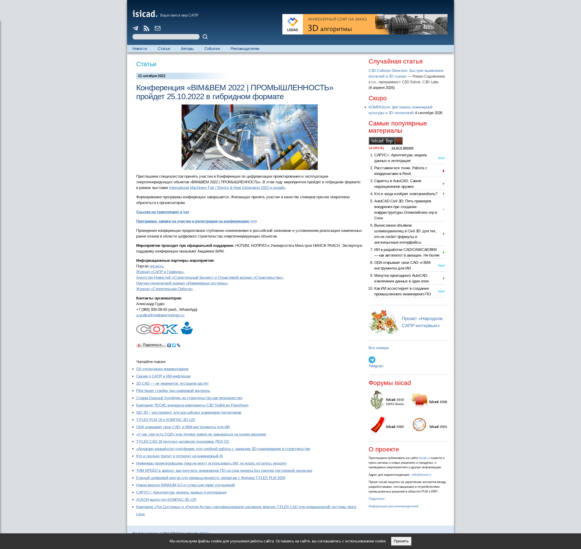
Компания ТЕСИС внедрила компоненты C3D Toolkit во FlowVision (192, 405)
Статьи (164, 49)
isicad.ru (156, 266)
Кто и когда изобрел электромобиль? (405, 194)
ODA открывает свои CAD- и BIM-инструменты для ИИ (183, 427)
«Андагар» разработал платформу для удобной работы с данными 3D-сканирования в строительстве (223, 449)
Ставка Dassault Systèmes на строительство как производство (189, 398)
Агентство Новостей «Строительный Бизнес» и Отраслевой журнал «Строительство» (209, 277)
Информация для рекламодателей (393, 506)
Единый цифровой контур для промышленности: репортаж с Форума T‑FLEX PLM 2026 (210, 478)
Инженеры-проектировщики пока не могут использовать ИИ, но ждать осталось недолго (211, 463)
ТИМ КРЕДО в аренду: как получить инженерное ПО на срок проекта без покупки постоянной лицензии (224, 470)
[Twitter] (174, 344)
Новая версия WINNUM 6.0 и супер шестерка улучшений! (185, 485)
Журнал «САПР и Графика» (159, 272)
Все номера (378, 348)
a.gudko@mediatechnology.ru (160, 315)
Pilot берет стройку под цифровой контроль (173, 391)
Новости (140, 49)
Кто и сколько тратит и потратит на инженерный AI (179, 456)
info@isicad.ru (421, 474)
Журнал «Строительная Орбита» (164, 289)
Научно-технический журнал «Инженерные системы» (181, 283)
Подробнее (377, 498)
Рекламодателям (245, 49)
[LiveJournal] (178, 344)
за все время (402, 148)
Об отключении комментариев (162, 369)
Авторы (187, 49)
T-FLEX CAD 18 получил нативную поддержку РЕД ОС (182, 441)
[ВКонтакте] (169, 344)
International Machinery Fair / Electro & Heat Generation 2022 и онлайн (227, 188)
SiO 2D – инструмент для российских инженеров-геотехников (188, 412)
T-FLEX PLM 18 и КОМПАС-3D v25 (165, 420)
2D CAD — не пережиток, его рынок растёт (172, 383)
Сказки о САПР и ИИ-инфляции (163, 376)
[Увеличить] (250, 137)
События (212, 49)
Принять (401, 541)
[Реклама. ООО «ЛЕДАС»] (365, 24)
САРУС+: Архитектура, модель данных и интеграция (181, 492)
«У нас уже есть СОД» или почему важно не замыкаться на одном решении (201, 434)
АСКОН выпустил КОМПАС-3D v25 (166, 500)
